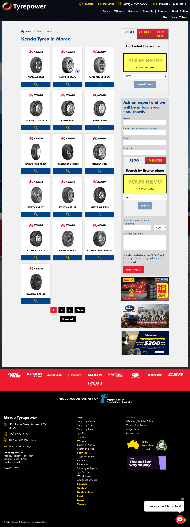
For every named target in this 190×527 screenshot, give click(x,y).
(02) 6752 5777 (136, 4)
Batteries (81, 460)
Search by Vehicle (86, 421)
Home (27, 31)
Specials (148, 11)
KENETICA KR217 (67, 207)
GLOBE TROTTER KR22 (36, 120)
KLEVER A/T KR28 (36, 250)
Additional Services (87, 479)
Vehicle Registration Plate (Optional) (136, 222)
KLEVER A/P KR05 (100, 207)
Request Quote (133, 269)
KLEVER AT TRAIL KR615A (99, 250)
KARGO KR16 (100, 120)
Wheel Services (85, 476)
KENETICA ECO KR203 (68, 164)
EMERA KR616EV (67, 77)
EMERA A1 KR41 (36, 77)
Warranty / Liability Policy (139, 421)
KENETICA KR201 (36, 207)
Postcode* (128, 148)
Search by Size (84, 425)
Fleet (165, 16)
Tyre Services (83, 472)
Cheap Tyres (132, 433)
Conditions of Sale (39, 522)
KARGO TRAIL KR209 (35, 164)
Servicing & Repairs (87, 468)
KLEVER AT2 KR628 (35, 294)
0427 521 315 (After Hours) (22, 440)
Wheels (119, 11)
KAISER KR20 (67, 120)
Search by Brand (85, 429)
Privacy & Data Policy (21, 522)
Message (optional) (133, 233)
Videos (183, 16)
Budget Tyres (132, 429)
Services (133, 11)
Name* (127, 118)
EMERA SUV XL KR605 (100, 77)
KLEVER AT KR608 (68, 250)
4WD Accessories (86, 456)
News (174, 16)
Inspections (82, 464)
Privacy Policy (141, 258)
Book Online (180, 11)
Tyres (106, 11)
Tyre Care (82, 433)
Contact (162, 11)
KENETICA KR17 (99, 164)
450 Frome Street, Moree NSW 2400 (27, 426)
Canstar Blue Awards (136, 425)
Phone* (140, 128)
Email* (126, 138)
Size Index (131, 417)
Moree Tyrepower (99, 4)
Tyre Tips (81, 437)
